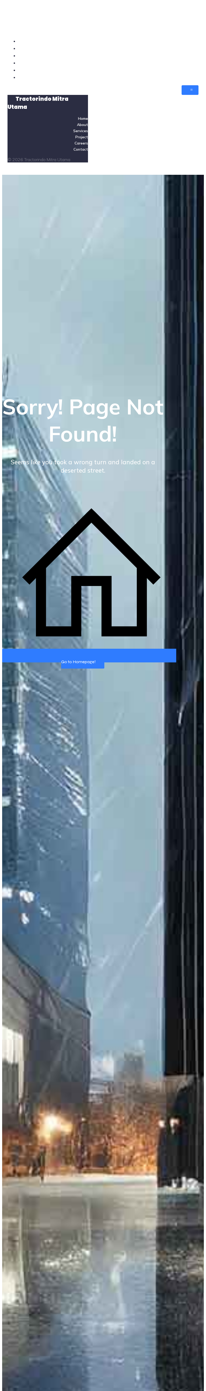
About (191, 48)
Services (189, 55)
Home (191, 41)
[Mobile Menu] (190, 90)
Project (190, 63)
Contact (189, 77)
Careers (190, 70)
